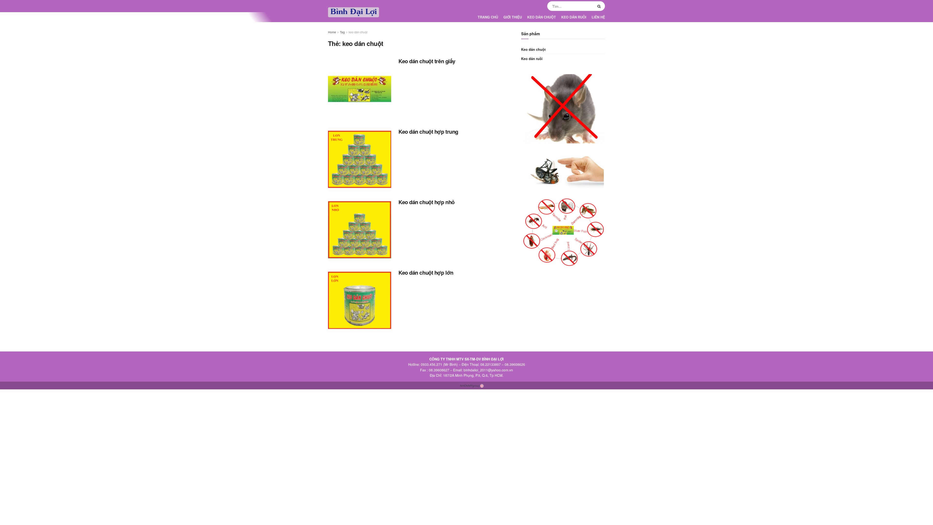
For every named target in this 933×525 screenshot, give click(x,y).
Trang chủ (488, 17)
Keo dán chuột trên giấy (426, 61)
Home (332, 32)
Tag (342, 32)
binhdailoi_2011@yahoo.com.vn (488, 370)
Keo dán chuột (541, 17)
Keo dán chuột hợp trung (428, 131)
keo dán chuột (358, 32)
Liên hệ (598, 17)
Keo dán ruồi (573, 17)
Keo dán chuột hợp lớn (425, 272)
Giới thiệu (512, 17)
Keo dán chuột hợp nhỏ (426, 202)
